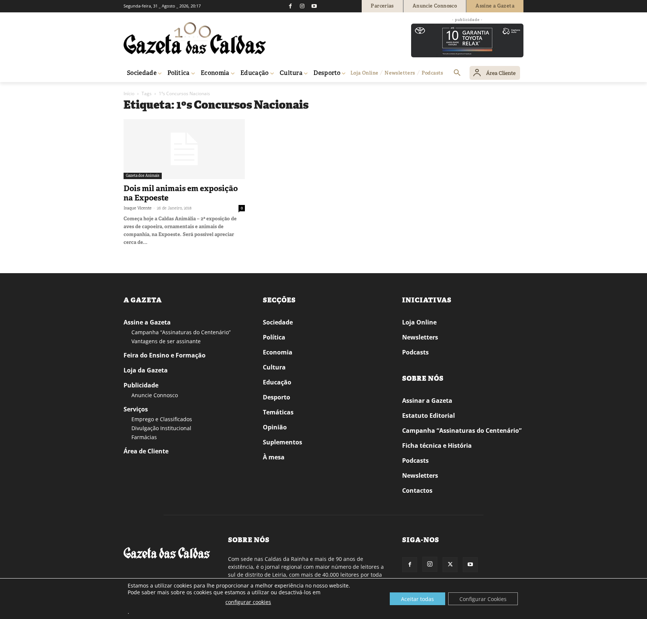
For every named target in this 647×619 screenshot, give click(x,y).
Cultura (274, 367)
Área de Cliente (146, 451)
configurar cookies (248, 602)
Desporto (276, 397)
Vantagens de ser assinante (166, 341)
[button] (457, 73)
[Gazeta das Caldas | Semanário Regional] (195, 38)
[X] (450, 564)
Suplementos (282, 442)
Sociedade (278, 322)
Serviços (136, 409)
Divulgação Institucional (161, 428)
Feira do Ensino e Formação (165, 355)
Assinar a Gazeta (427, 400)
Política (274, 337)
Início (129, 93)
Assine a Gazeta (147, 322)
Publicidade (141, 385)
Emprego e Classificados (161, 419)
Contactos (417, 490)
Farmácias (144, 437)
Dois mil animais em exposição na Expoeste (181, 193)
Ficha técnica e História (437, 445)
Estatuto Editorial (428, 415)
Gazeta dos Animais (143, 175)
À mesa (274, 457)
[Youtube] (314, 6)
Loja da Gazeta (146, 370)
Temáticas (278, 412)
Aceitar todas (417, 599)
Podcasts (415, 352)
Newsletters (420, 337)
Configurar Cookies (483, 599)
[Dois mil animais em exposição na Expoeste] (184, 149)
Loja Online (419, 322)
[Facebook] (290, 6)
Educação (277, 382)
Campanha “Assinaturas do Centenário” (181, 332)
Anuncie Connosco (154, 395)
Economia (277, 352)
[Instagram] (302, 6)
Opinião (275, 427)
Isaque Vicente (138, 208)
